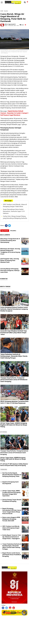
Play (24, 612)
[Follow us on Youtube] (13, 607)
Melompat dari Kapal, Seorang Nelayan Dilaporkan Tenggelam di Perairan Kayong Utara (10, 251)
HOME (1, 11)
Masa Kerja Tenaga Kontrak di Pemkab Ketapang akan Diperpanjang (10, 240)
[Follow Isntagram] (10, 607)
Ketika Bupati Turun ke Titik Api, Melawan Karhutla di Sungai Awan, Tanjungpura (11, 536)
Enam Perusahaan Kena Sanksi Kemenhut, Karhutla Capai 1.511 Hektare (14, 211)
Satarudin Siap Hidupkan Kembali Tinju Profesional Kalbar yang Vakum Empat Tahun (13, 332)
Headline (6, 11)
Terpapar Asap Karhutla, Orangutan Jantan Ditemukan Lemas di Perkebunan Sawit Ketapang (13, 379)
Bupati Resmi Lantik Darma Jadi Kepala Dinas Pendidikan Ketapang (11, 554)
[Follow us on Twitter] (6, 607)
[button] (27, 1)
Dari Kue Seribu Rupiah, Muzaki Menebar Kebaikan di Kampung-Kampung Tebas (11, 474)
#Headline (13, 230)
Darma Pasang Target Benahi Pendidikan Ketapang (11, 500)
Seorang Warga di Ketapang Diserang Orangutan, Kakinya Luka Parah (9, 270)
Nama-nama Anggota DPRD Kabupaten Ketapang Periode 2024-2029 (11, 519)
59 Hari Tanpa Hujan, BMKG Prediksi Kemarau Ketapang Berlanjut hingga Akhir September (11, 493)
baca (22, 24)
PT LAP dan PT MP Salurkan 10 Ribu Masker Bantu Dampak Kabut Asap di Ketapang (14, 464)
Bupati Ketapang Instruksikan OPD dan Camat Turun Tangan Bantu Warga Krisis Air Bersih (11, 511)
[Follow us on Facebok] (3, 607)
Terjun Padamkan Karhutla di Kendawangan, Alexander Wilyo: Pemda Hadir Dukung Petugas (13, 356)
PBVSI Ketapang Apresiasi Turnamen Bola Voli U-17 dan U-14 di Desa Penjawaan (14, 402)
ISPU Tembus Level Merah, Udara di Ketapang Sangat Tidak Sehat (11, 527)
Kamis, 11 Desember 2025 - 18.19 (11, 25)
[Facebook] (6, 225)
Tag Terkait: (4, 230)
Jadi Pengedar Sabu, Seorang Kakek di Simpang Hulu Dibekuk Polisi (9, 260)
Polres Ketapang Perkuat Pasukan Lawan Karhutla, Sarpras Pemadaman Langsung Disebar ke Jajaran (14, 309)
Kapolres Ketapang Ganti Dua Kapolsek (10, 482)
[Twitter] (9, 225)
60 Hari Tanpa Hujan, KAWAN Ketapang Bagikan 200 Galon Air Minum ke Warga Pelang (13, 425)
